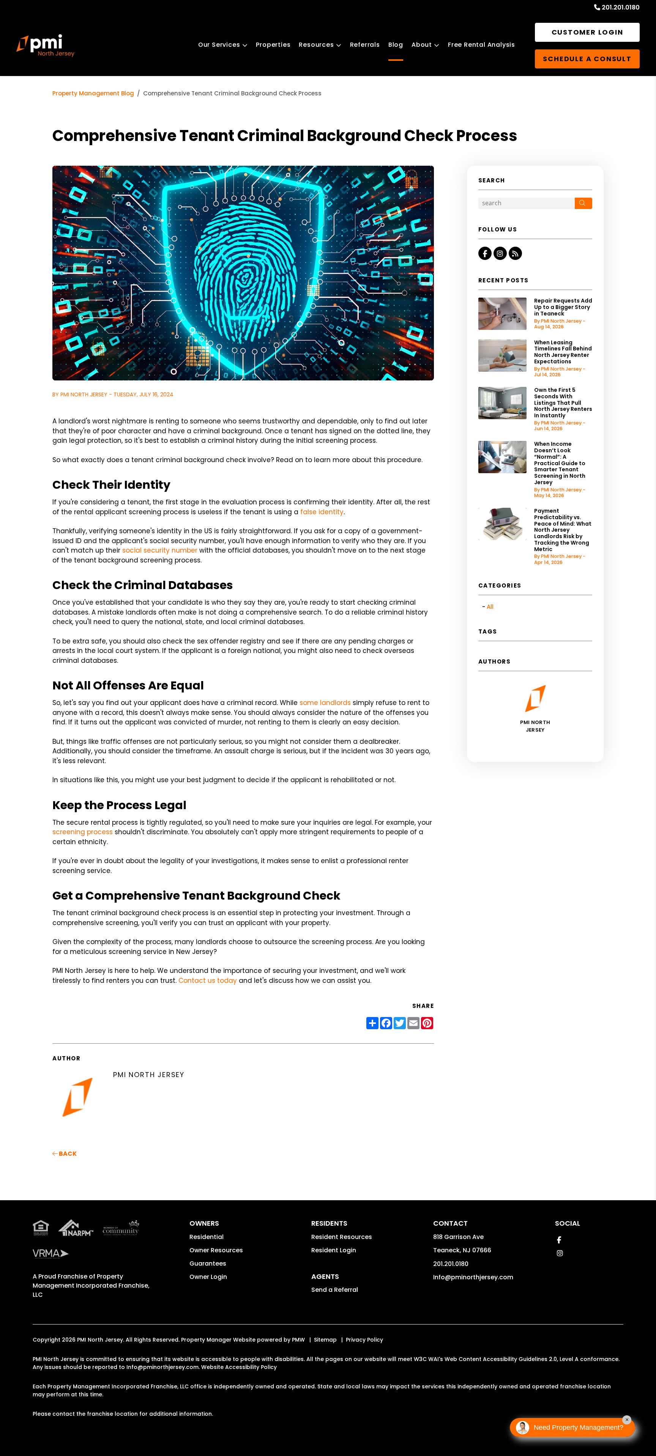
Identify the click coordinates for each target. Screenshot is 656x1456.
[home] (45, 45)
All (490, 607)
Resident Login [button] (333, 1250)
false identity (322, 511)
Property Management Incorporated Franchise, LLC (91, 1285)
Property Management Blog (93, 93)
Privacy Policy (364, 1340)
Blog (395, 44)
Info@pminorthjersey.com (473, 1277)
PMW (298, 1340)
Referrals (365, 44)
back (67, 1153)
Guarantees (207, 1263)
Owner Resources (216, 1250)
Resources (316, 44)
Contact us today (207, 980)
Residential (206, 1237)
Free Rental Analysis (481, 44)
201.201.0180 (621, 7)
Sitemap (325, 1340)
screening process (82, 832)
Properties (273, 44)
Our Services (219, 44)
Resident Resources (341, 1237)
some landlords (325, 702)
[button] (485, 253)
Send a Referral (334, 1289)
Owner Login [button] (208, 1276)
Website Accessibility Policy (239, 1367)
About (422, 44)
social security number (159, 550)
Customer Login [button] (587, 32)
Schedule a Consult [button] (587, 58)
